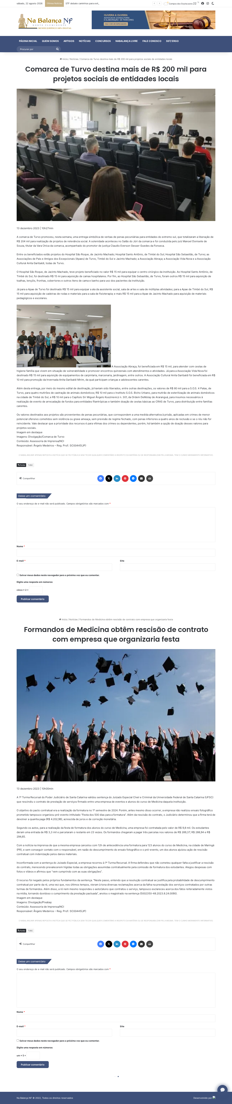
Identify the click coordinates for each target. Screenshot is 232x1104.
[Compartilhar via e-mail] (141, 478)
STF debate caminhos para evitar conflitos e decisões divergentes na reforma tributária (112, 3)
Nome (21, 546)
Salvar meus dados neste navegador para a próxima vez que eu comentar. (60, 575)
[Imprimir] (149, 478)
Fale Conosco (151, 41)
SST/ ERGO (172, 41)
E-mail (21, 560)
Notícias (85, 41)
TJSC (30, 465)
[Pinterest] (125, 478)
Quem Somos (50, 41)
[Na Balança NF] (45, 21)
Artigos (69, 41)
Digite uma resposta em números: (35, 582)
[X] (108, 478)
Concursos (103, 41)
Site (122, 560)
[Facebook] (100, 478)
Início (65, 59)
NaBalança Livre (126, 41)
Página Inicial (28, 41)
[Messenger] (133, 478)
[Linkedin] (117, 478)
